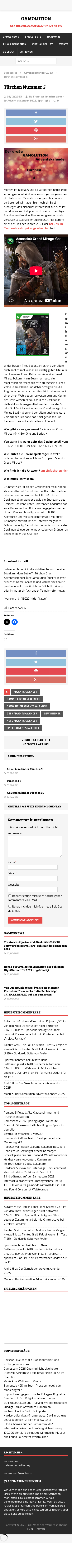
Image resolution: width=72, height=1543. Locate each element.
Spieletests (33, 36)
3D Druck (8, 51)
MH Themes (38, 1528)
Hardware (53, 36)
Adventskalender (25, 691)
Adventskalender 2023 (21, 100)
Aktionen (26, 51)
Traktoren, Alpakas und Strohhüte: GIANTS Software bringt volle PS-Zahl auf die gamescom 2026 (35, 945)
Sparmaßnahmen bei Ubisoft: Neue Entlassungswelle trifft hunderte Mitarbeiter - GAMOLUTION (33, 1064)
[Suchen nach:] (36, 61)
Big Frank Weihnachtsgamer (46, 96)
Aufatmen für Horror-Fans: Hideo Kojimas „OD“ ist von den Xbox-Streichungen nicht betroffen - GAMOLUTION (35, 1026)
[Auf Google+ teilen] (36, 139)
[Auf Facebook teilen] (36, 113)
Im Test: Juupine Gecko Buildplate (25, 1164)
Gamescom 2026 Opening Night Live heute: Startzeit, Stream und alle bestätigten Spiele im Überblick (34, 1125)
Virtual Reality (42, 44)
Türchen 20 (14, 781)
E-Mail (11, 873)
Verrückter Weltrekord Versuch (23, 1134)
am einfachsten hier (54, 471)
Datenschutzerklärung (17, 1465)
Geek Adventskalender (22, 713)
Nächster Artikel (36, 744)
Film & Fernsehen (14, 44)
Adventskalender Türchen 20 (25, 792)
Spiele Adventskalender (23, 728)
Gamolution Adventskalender (27, 706)
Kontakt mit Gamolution (18, 1473)
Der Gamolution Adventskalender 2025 (40, 1094)
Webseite (14, 885)
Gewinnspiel (52, 713)
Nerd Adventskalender (22, 720)
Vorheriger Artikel (36, 740)
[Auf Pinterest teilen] (36, 130)
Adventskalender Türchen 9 (25, 769)
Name (11, 862)
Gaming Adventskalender (23, 699)
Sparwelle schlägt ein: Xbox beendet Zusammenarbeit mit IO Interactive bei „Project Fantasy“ (34, 1034)
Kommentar (15, 833)
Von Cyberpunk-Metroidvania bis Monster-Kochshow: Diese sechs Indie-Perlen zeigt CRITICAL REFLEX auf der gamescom (32, 991)
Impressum (11, 1461)
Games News (11, 36)
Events (63, 44)
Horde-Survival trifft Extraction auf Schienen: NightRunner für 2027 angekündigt (34, 968)
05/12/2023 (14, 96)
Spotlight (44, 100)
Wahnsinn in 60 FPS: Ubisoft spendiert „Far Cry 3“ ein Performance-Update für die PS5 (35, 1073)
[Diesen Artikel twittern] (36, 121)
